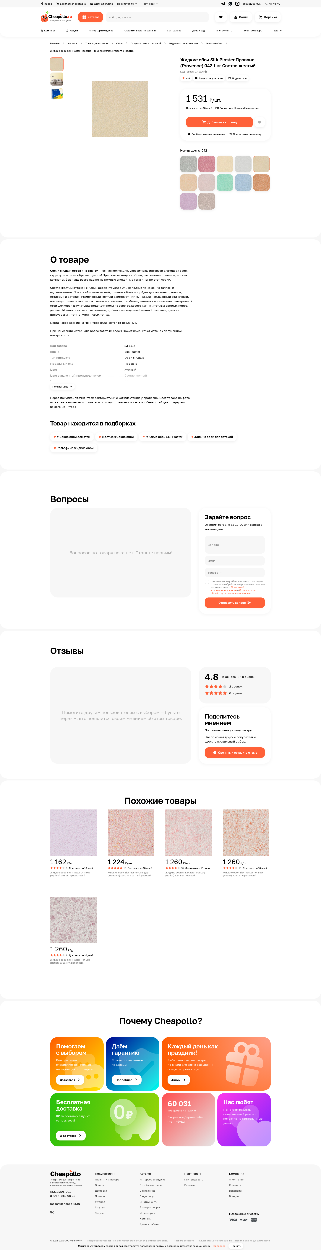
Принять (236, 1245)
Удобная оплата (103, 3)
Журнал (100, 1201)
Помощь (100, 1196)
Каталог (93, 17)
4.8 (188, 78)
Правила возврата (184, 1240)
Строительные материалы (140, 30)
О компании (236, 1179)
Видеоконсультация (211, 78)
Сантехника (174, 30)
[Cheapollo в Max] (237, 4)
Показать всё (60, 386)
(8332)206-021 (251, 3)
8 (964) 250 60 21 (62, 1196)
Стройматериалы (151, 1185)
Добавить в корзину (222, 122)
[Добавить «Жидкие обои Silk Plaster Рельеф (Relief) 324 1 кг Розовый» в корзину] (178, 883)
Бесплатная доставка (73, 3)
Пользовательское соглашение (214, 1240)
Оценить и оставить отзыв (237, 752)
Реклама (189, 1185)
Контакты (274, 3)
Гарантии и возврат (108, 1179)
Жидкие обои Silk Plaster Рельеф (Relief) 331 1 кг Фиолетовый (70, 961)
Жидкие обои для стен (73, 437)
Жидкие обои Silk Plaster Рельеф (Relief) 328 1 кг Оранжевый (243, 874)
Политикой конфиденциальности (227, 589)
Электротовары (252, 30)
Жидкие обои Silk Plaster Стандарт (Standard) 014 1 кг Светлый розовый (129, 874)
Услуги (99, 1212)
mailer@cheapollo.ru (65, 1204)
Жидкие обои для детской (213, 437)
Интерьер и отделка (101, 30)
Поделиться (239, 78)
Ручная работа (149, 1224)
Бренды (234, 1196)
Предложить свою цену (247, 134)
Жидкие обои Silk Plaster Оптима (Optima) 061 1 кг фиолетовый (70, 874)
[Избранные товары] (221, 17)
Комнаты (145, 1218)
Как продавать (193, 1179)
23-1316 (199, 71)
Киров (48, 3)
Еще (275, 30)
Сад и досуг (147, 1196)
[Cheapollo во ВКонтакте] (52, 1212)
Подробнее (219, 1245)
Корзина (270, 17)
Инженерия (147, 1212)
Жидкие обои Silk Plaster (163, 437)
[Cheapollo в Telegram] (223, 4)
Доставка (101, 1190)
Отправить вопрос (232, 603)
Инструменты (224, 30)
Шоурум (100, 1207)
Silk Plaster (132, 352)
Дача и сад (198, 30)
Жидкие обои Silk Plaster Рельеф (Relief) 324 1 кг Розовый (185, 874)
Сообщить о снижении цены (208, 134)
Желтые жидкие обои (118, 437)
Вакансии (235, 1190)
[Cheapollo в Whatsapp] (230, 4)
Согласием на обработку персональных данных (233, 592)
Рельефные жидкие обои (75, 448)
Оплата (99, 1185)
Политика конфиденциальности (252, 1240)
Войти (243, 17)
